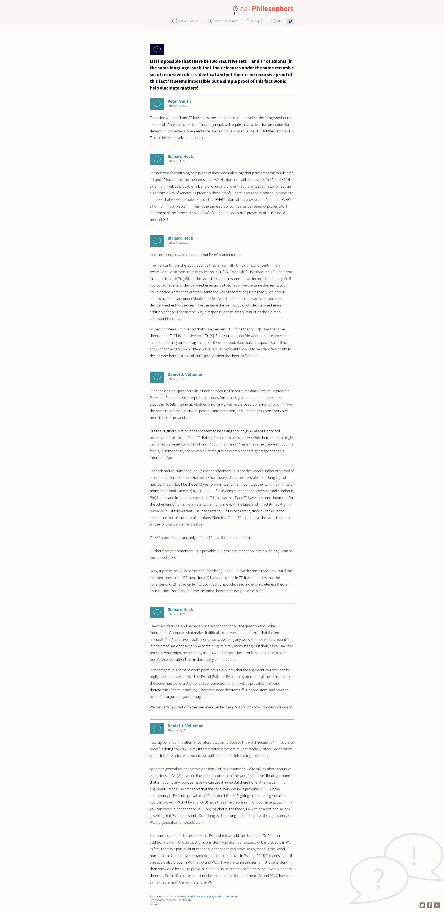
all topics (257, 21)
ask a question (189, 21)
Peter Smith (179, 101)
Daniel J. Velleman (186, 374)
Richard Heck (180, 156)
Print (154, 904)
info (279, 21)
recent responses (226, 21)
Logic (187, 900)
